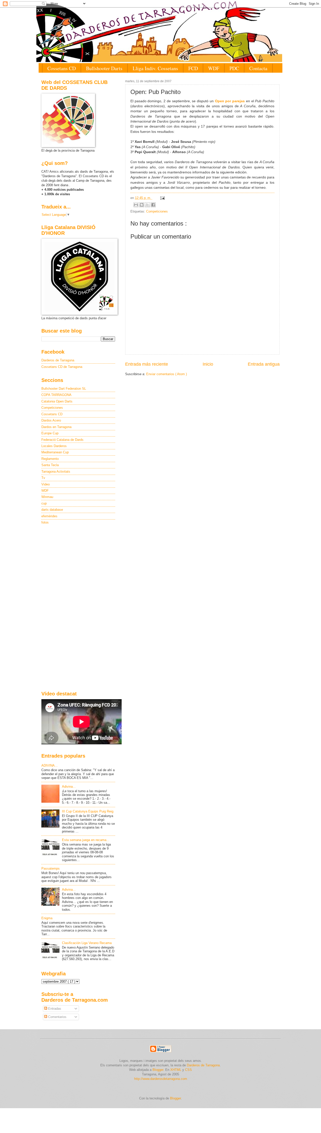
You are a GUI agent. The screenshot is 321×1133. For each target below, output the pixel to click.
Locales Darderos (54, 446)
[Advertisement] (78, 608)
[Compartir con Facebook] (153, 204)
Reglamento (50, 459)
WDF (213, 68)
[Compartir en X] (147, 204)
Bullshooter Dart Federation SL (63, 388)
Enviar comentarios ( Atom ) (166, 374)
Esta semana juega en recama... (85, 840)
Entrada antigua (264, 364)
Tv (43, 478)
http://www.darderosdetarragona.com (160, 1079)
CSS (188, 1070)
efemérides (49, 516)
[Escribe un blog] (141, 204)
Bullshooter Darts (104, 68)
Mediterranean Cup (55, 452)
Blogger (175, 1098)
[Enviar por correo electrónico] (135, 204)
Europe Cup (49, 433)
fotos (45, 522)
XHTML (175, 1070)
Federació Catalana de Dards (62, 440)
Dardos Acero (51, 420)
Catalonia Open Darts (56, 401)
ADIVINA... (49, 765)
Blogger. (158, 1070)
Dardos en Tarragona (56, 427)
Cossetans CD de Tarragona (61, 367)
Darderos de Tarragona (57, 360)
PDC (234, 68)
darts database (52, 509)
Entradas (54, 1008)
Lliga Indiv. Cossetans (155, 68)
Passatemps (50, 868)
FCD (193, 68)
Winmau (47, 497)
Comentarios (56, 1017)
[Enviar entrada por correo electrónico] (162, 198)
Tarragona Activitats (55, 471)
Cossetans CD (61, 68)
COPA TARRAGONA (56, 395)
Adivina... (69, 786)
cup (44, 503)
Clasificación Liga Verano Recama (87, 943)
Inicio (208, 364)
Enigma (46, 918)
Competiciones (157, 211)
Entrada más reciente (146, 364)
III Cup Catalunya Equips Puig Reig (87, 811)
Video (45, 484)
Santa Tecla (50, 465)
